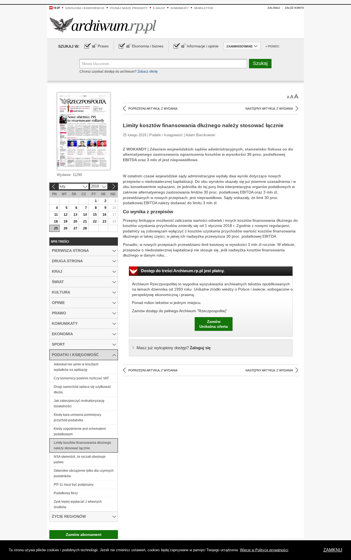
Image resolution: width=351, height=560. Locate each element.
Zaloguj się (174, 347)
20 (75, 221)
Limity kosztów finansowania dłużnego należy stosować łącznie (82, 445)
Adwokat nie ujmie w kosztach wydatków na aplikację (76, 367)
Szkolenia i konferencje (84, 8)
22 (95, 221)
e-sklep (159, 8)
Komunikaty (180, 8)
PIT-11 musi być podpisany (74, 485)
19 (65, 221)
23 (104, 221)
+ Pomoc (272, 46)
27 (75, 228)
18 (56, 221)
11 (56, 215)
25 (56, 228)
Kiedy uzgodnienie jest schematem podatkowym (80, 431)
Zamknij (332, 550)
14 (85, 215)
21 (85, 221)
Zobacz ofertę (147, 71)
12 (65, 215)
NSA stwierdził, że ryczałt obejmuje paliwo (80, 459)
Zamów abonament (83, 534)
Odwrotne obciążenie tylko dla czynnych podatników (84, 473)
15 (95, 215)
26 (65, 228)
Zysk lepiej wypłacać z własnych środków (78, 504)
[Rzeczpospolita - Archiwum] (103, 25)
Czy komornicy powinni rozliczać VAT (81, 378)
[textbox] (163, 63)
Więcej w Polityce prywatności (264, 550)
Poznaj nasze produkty (129, 8)
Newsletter (203, 8)
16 (104, 215)
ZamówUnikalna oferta (213, 324)
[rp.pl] (54, 7)
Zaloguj (274, 8)
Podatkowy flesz (66, 493)
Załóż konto (294, 8)
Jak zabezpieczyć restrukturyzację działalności (79, 403)
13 (75, 215)
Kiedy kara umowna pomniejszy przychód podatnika (77, 417)
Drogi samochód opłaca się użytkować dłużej (82, 389)
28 (85, 228)
